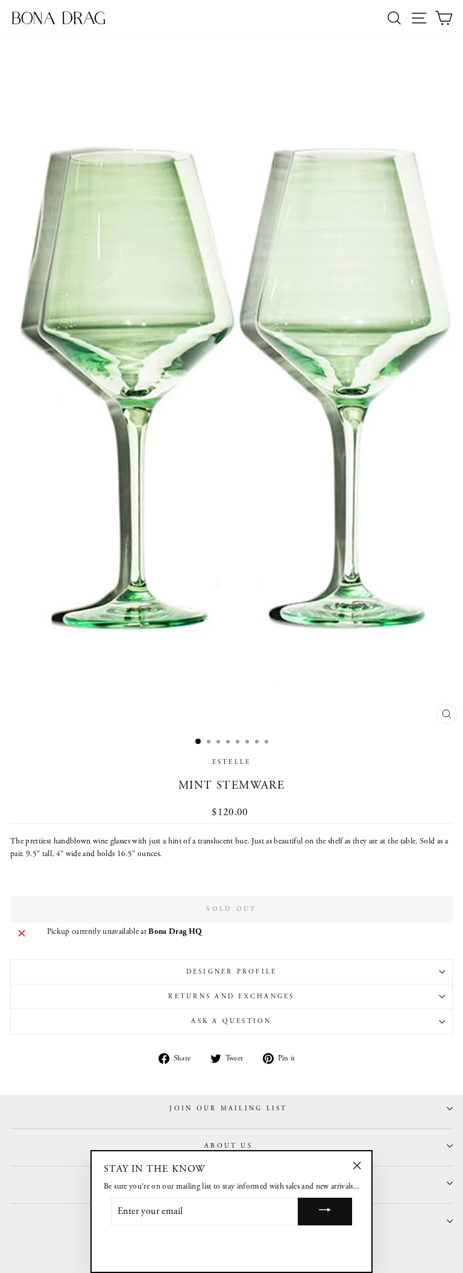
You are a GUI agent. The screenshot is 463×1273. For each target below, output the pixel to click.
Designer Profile (231, 972)
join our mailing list (228, 1108)
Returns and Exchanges (231, 996)
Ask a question (231, 1021)
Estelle (231, 762)
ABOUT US (228, 1146)
